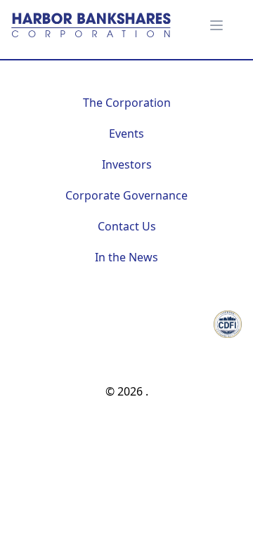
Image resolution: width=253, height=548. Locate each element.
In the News (126, 257)
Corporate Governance (126, 195)
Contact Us (127, 226)
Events (126, 133)
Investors (127, 164)
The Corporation (127, 102)
